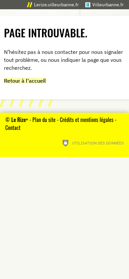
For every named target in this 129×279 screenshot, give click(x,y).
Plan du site (44, 120)
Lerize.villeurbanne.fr (56, 4)
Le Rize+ (19, 120)
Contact (13, 128)
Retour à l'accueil (25, 80)
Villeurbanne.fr (108, 4)
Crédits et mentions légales (86, 120)
